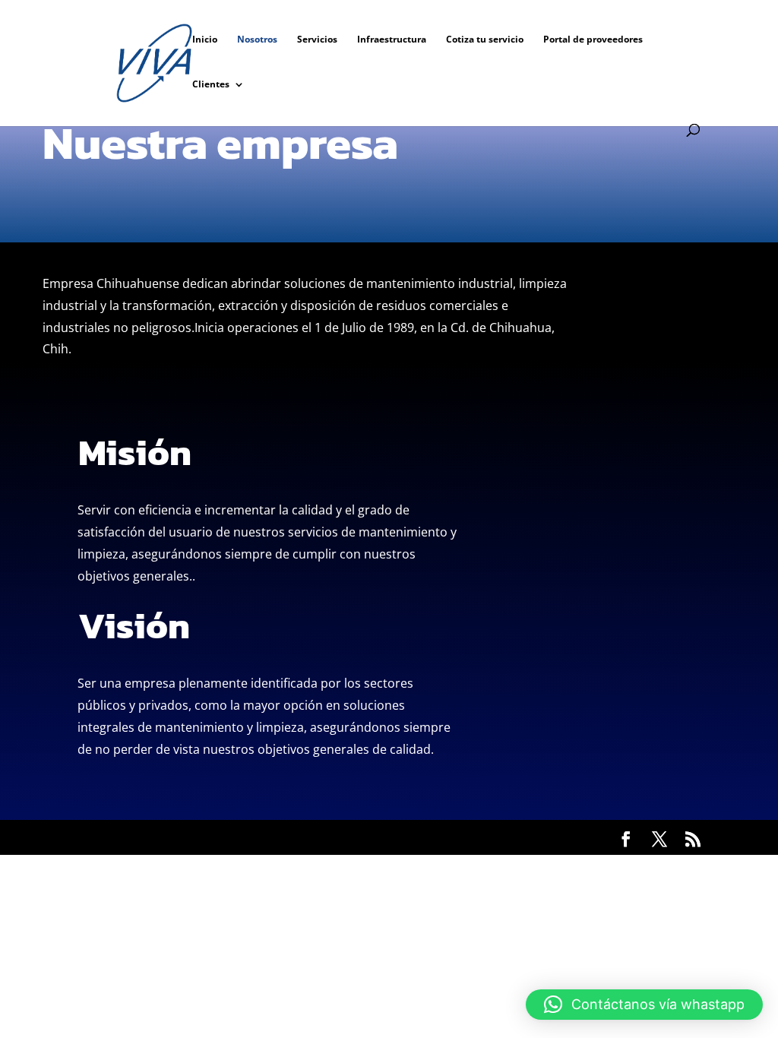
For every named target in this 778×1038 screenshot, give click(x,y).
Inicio (204, 40)
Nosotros (257, 40)
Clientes (210, 84)
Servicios (317, 40)
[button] (644, 1004)
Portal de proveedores (593, 40)
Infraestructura (391, 40)
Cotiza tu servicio (484, 40)
